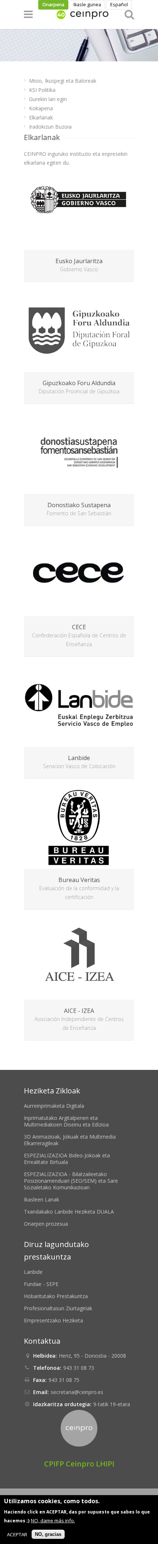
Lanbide (33, 1271)
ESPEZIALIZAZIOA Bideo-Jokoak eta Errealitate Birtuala (67, 1158)
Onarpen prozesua (46, 1223)
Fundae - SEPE (41, 1283)
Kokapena (41, 108)
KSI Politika (42, 89)
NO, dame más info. (53, 1520)
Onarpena (53, 4)
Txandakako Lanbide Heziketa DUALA (69, 1211)
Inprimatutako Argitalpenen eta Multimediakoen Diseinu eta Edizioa (66, 1121)
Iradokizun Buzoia (50, 126)
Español (119, 4)
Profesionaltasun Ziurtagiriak (58, 1308)
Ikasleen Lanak (41, 1199)
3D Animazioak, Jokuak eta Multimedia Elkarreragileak (70, 1140)
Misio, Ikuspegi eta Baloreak (62, 80)
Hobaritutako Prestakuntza (56, 1296)
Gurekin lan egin (48, 99)
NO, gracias (48, 1534)
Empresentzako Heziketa (53, 1320)
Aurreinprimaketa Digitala (54, 1105)
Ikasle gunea (87, 4)
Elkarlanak (41, 117)
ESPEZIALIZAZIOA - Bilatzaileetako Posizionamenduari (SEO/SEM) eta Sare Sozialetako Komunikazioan (71, 1181)
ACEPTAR (17, 1534)
